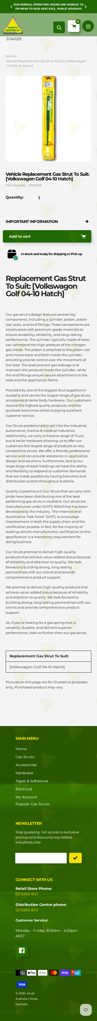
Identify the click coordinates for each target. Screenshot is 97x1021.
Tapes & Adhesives (32, 781)
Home (11, 56)
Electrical (24, 789)
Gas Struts (25, 757)
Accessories (26, 765)
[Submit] (75, 858)
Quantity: (15, 197)
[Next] (85, 6)
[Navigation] (88, 26)
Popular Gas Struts (33, 804)
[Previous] (11, 6)
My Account (26, 797)
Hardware (24, 773)
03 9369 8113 (27, 894)
